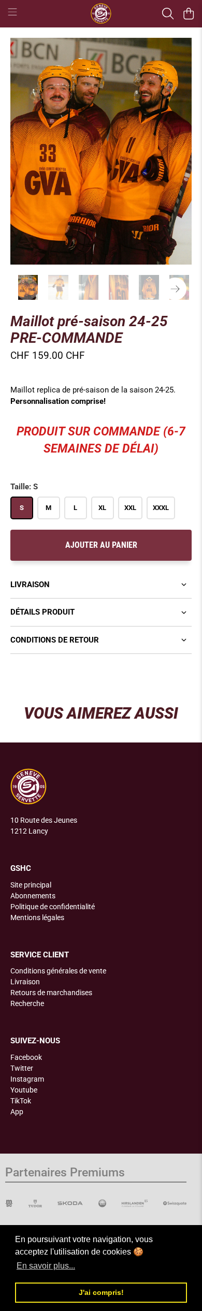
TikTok (20, 1101)
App (16, 1112)
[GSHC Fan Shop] (101, 13)
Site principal (30, 885)
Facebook (26, 1057)
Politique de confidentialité (52, 906)
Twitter (21, 1068)
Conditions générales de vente (58, 971)
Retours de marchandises (51, 992)
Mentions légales (37, 917)
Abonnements (32, 896)
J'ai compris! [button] (101, 1292)
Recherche (27, 1003)
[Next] (175, 289)
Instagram (27, 1079)
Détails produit (42, 612)
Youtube (23, 1090)
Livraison (30, 584)
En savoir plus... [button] (46, 1265)
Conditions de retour (54, 640)
